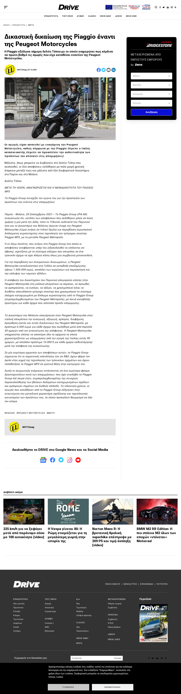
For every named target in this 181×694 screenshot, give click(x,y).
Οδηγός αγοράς (115, 604)
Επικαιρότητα (51, 16)
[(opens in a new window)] (161, 7)
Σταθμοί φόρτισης (83, 615)
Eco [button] (78, 599)
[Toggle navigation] (5, 7)
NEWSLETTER (130, 584)
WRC (47, 627)
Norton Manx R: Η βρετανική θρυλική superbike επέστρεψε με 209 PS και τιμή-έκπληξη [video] (112, 537)
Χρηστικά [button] (113, 615)
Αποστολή (49, 608)
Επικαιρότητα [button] (20, 599)
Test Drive (67, 16)
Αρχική (6, 25)
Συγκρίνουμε (50, 611)
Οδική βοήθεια (114, 627)
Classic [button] (80, 623)
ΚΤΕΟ (110, 623)
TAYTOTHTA (162, 584)
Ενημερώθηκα (112, 687)
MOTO (31, 25)
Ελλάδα (16, 611)
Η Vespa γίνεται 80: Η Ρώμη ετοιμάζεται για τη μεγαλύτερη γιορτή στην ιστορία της (67, 535)
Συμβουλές (112, 608)
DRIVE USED (131, 16)
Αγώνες (80, 16)
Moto (51, 413)
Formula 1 (49, 623)
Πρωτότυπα (18, 608)
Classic (92, 16)
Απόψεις (17, 631)
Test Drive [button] (51, 599)
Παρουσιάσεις (82, 631)
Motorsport (49, 631)
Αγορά (16, 627)
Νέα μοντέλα (19, 604)
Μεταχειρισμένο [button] (117, 599)
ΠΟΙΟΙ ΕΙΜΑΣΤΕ (112, 584)
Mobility (79, 611)
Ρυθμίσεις (68, 687)
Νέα (78, 604)
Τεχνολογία (18, 619)
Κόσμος (16, 615)
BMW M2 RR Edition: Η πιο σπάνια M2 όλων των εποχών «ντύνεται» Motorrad (156, 535)
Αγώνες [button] (49, 619)
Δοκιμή (48, 604)
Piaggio (10, 413)
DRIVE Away (105, 16)
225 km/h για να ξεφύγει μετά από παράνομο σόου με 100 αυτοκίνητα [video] (23, 533)
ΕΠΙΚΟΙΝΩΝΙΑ (146, 584)
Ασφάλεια (17, 623)
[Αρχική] (68, 7)
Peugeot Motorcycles (31, 413)
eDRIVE (118, 16)
